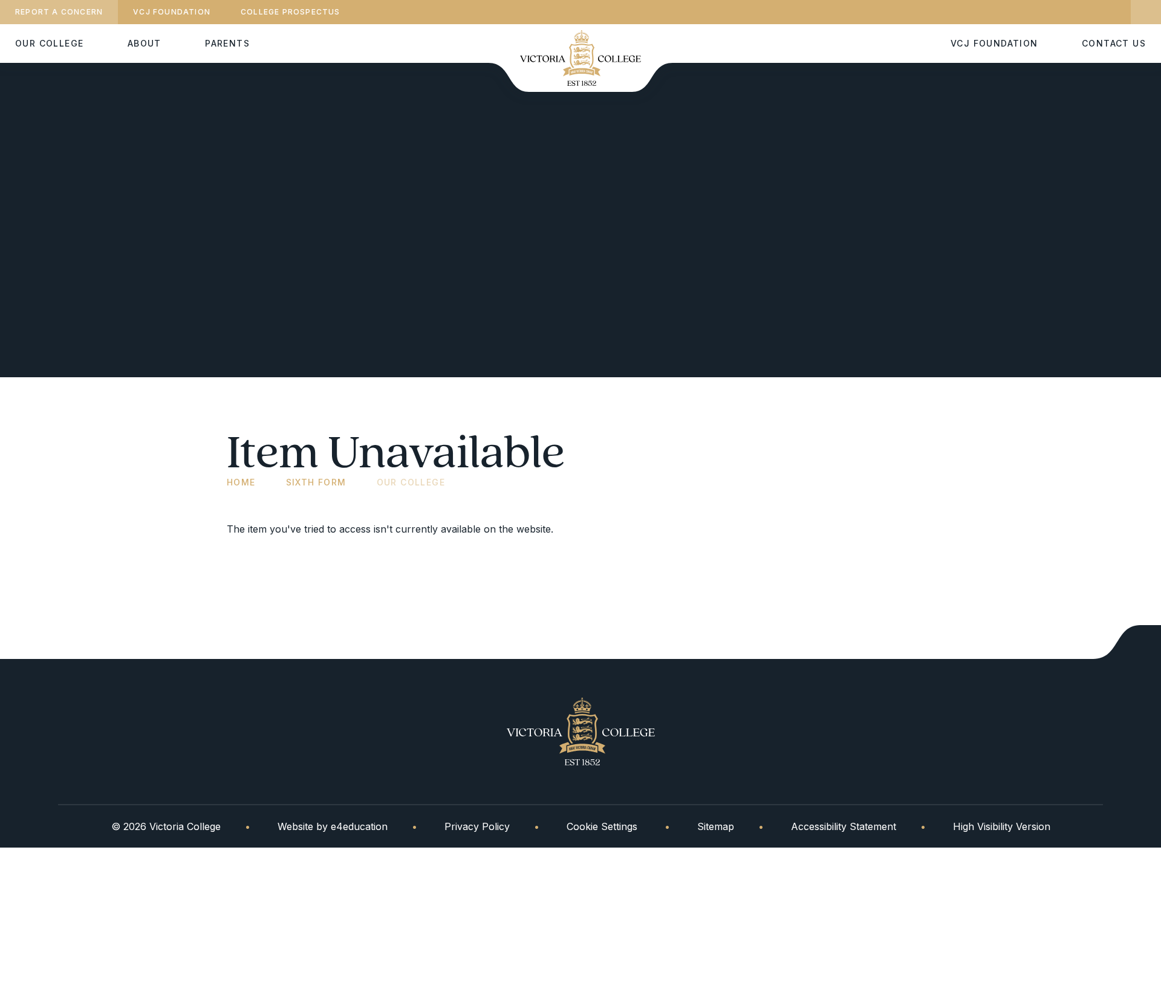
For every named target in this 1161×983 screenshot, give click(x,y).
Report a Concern (59, 11)
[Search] (1146, 12)
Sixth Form (316, 482)
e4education (359, 826)
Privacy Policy (477, 826)
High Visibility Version (1001, 826)
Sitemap (715, 826)
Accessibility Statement (843, 826)
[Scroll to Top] (1127, 642)
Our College (411, 482)
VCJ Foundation (171, 11)
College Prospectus (290, 11)
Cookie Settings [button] (602, 826)
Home (241, 482)
